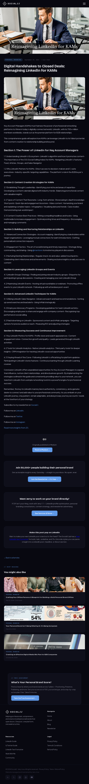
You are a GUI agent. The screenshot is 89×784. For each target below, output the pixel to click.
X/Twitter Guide (11, 745)
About (49, 720)
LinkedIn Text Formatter (14, 749)
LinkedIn (20, 410)
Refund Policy (52, 749)
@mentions (37, 250)
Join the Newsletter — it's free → (44, 479)
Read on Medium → (42, 450)
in (7, 777)
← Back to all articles (11, 558)
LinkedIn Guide (11, 741)
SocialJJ (34, 405)
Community (10, 758)
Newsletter (51, 728)
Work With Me (10, 754)
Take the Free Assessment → (25, 698)
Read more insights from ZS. (16, 427)
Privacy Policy (52, 741)
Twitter (19, 416)
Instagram (20, 422)
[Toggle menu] (84, 3)
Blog (49, 724)
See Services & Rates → (44, 513)
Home (49, 716)
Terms (52, 769)
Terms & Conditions (54, 745)
